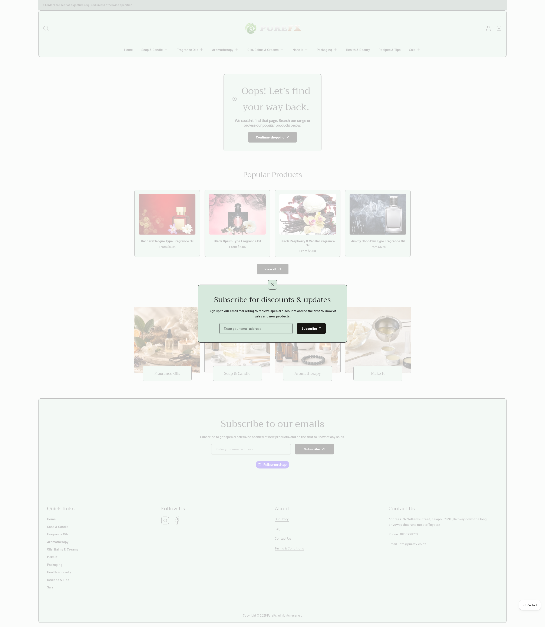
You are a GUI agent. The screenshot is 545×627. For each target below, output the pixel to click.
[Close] (272, 285)
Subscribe (309, 328)
